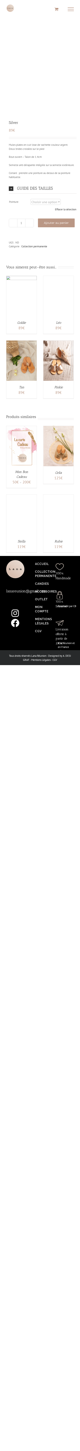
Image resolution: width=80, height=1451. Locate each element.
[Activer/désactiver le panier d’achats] (56, 9)
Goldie (21, 323)
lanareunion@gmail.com (26, 591)
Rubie (59, 541)
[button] (43, 188)
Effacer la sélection (65, 209)
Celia (58, 473)
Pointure (13, 202)
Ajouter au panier (56, 223)
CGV (55, 660)
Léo (58, 323)
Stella (21, 541)
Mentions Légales (41, 660)
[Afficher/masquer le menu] (71, 9)
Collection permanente (34, 246)
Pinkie (58, 387)
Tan (21, 387)
